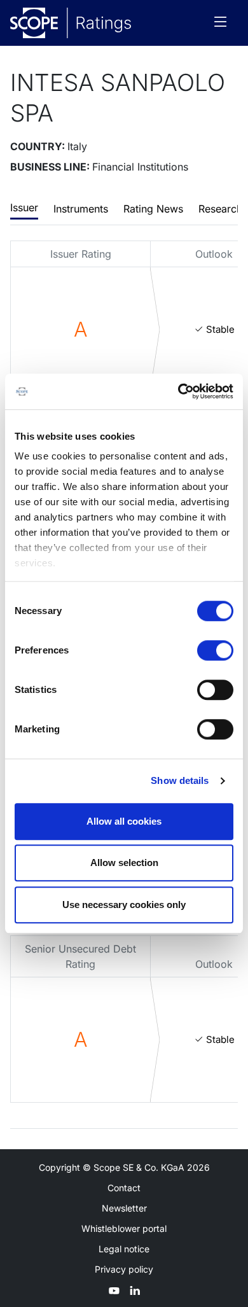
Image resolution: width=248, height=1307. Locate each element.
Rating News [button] (153, 208)
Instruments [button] (80, 208)
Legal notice (124, 1248)
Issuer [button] (24, 207)
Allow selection (124, 862)
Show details (180, 780)
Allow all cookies (124, 821)
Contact (124, 1187)
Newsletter (124, 1208)
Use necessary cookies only (124, 904)
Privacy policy (124, 1269)
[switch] (215, 650)
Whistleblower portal (124, 1228)
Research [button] (220, 208)
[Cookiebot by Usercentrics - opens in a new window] (178, 391)
